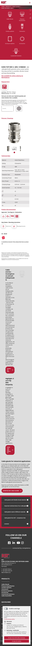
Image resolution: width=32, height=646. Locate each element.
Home (3, 6)
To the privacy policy (9, 619)
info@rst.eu (7, 572)
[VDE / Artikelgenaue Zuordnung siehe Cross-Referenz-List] (3, 216)
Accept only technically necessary (16, 638)
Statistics (9, 623)
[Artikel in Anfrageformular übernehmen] (4, 87)
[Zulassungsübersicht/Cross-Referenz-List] (17, 216)
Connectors (4, 589)
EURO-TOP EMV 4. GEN (7, 8)
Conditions (27, 255)
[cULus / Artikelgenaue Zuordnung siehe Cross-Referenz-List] (8, 216)
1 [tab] (14, 152)
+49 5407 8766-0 (6, 569)
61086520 (16, 8)
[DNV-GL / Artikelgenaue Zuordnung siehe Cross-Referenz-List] (12, 216)
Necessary (9, 621)
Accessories (4, 592)
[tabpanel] (8, 148)
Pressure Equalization (7, 586)
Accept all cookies (16, 641)
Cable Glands (16, 6)
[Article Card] (3, 226)
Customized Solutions (7, 594)
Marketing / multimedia (13, 630)
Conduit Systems (6, 587)
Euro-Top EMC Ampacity (9, 449)
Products (8, 6)
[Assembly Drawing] (14, 226)
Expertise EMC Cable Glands (11, 490)
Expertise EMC (9, 370)
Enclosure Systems (7, 591)
